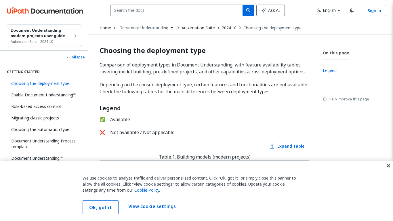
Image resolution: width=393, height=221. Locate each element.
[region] (196, 191)
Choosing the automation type (40, 129)
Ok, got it (100, 207)
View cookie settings (152, 206)
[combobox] (178, 10)
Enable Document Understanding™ (43, 95)
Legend (110, 108)
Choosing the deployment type (272, 28)
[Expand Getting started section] (80, 72)
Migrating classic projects (35, 118)
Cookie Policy (146, 190)
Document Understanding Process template (43, 144)
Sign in (374, 10)
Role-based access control (36, 106)
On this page (336, 53)
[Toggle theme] (352, 10)
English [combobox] (326, 10)
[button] (44, 83)
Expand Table (286, 146)
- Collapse (76, 57)
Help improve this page (349, 99)
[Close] (388, 165)
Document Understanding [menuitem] (144, 28)
